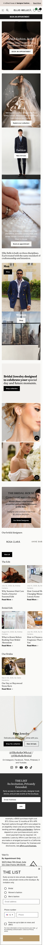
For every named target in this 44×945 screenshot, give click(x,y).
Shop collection (12, 388)
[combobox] (9, 914)
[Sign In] (30, 10)
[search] (7, 10)
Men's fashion (13, 897)
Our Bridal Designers (21, 520)
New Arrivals (21, 156)
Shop (8, 272)
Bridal (10, 888)
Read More (37, 3)
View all (7, 554)
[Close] (39, 869)
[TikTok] (31, 767)
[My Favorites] (34, 10)
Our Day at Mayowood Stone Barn (13, 675)
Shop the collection (13, 744)
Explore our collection (21, 123)
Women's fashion (15, 892)
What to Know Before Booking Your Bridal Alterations (13, 630)
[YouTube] (21, 767)
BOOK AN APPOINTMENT (21, 51)
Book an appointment (21, 244)
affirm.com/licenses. (28, 846)
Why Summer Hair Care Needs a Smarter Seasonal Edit (13, 584)
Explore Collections (3, 10)
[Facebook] (26, 767)
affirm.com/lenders (25, 829)
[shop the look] (36, 438)
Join (21, 806)
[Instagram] (11, 767)
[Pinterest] (16, 767)
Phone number (10, 910)
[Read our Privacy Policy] (36, 928)
